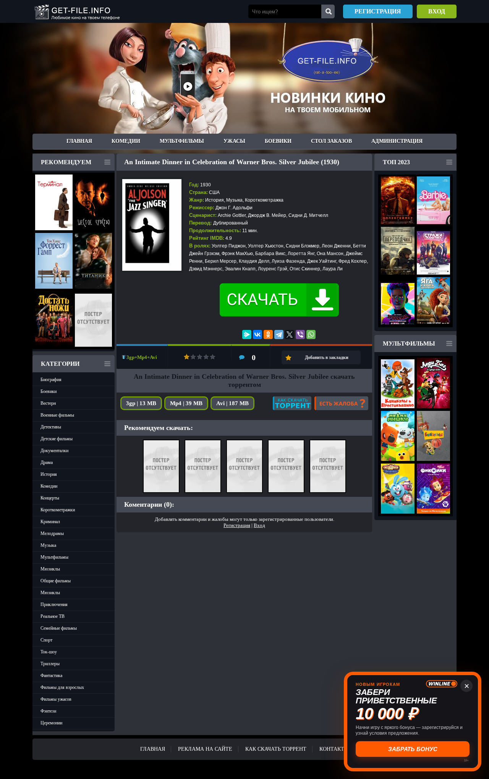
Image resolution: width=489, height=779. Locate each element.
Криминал (50, 521)
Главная (79, 141)
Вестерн (48, 403)
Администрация (397, 141)
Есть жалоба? (341, 403)
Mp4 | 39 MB (186, 403)
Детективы (50, 427)
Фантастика (51, 675)
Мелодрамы (52, 533)
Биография (51, 379)
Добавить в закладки (326, 357)
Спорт (46, 640)
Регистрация (378, 11)
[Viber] (300, 334)
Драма (46, 462)
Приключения (54, 604)
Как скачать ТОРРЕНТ (275, 749)
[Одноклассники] (268, 334)
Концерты (49, 498)
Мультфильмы (182, 141)
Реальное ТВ (52, 616)
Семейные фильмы (58, 628)
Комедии (126, 141)
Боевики (278, 141)
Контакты (334, 749)
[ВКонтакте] (257, 334)
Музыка (48, 545)
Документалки (54, 450)
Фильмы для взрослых (62, 687)
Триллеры (50, 663)
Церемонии (51, 723)
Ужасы (234, 141)
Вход (436, 11)
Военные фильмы (57, 415)
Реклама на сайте (205, 749)
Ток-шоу (48, 652)
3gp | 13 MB (141, 403)
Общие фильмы (55, 581)
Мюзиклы (50, 569)
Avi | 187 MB (232, 403)
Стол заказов (331, 141)
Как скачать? (292, 403)
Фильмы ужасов (55, 699)
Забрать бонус (412, 749)
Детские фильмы (56, 438)
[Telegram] (278, 334)
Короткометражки (57, 509)
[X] (289, 334)
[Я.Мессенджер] (246, 334)
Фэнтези (48, 711)
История (48, 474)
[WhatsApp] (311, 334)
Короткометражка (264, 200)
